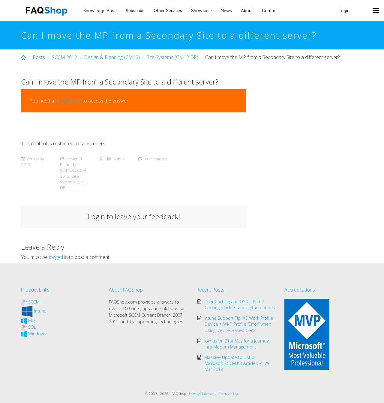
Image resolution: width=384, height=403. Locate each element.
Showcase (201, 10)
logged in (58, 257)
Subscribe (135, 10)
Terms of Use (229, 393)
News (226, 10)
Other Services (168, 10)
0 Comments (155, 158)
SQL (32, 327)
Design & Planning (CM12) (112, 57)
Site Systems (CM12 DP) (172, 57)
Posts (39, 57)
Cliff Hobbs (114, 158)
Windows (37, 333)
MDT (32, 320)
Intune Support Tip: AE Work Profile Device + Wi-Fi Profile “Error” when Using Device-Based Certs (238, 324)
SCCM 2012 (64, 57)
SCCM (34, 302)
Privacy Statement (202, 393)
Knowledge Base (100, 10)
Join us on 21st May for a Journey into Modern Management (236, 344)
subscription (68, 100)
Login (344, 10)
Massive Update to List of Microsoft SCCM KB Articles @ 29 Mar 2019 (237, 363)
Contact (270, 10)
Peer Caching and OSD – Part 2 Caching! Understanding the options (239, 304)
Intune (40, 311)
